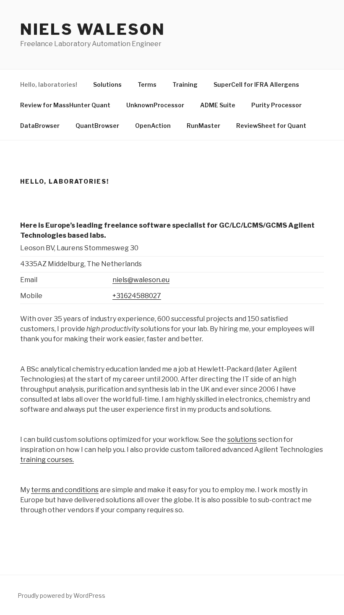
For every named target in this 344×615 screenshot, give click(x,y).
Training (185, 84)
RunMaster (203, 125)
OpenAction (153, 125)
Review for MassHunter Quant (65, 105)
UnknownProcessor (155, 105)
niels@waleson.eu (140, 280)
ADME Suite (217, 105)
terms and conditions (65, 490)
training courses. (47, 460)
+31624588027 (136, 296)
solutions (242, 440)
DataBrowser (40, 125)
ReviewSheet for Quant (271, 125)
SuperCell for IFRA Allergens (256, 84)
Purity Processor (276, 105)
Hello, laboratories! (48, 84)
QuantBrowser (97, 125)
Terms (147, 84)
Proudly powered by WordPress (61, 595)
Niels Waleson (92, 29)
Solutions (107, 84)
